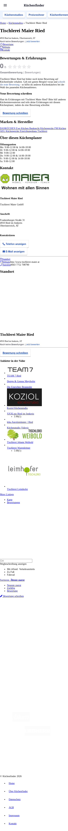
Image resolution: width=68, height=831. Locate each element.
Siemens (55, 614)
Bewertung (12, 591)
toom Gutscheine (14, 620)
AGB (11, 807)
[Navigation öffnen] (5, 5)
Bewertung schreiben (15, 113)
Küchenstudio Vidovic (18, 427)
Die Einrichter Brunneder (19, 387)
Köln (34, 614)
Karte (9, 499)
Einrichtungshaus (28, 131)
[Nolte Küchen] (55, 748)
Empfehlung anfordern (18, 608)
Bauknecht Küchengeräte (41, 128)
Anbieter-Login (17, 667)
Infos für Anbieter (16, 655)
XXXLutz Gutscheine (41, 617)
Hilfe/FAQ (12, 643)
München (39, 611)
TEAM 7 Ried (14, 375)
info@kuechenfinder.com (12, 679)
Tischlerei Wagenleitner (18, 448)
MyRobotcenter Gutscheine (48, 620)
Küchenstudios (14, 14)
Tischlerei (42, 131)
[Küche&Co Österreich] (46, 763)
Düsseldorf (17, 614)
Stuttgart (40, 614)
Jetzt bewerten (33, 41)
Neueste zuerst (14, 585)
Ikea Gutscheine (24, 617)
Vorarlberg (48, 611)
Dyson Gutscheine (58, 617)
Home (3, 23)
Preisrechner (36, 14)
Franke (48, 614)
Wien (9, 614)
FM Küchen (60, 128)
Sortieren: (12, 580)
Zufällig (11, 588)
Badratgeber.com (15, 646)
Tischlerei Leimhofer (17, 489)
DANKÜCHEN (8, 128)
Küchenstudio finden (17, 605)
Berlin (22, 611)
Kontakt (13, 823)
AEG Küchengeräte (10, 131)
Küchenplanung (14, 632)
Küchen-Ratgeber (15, 637)
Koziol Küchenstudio (17, 408)
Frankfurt (27, 614)
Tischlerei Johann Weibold (20, 442)
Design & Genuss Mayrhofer (21, 381)
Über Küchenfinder (16, 640)
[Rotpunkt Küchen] (21, 763)
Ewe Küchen (22, 128)
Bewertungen (13, 502)
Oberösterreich (60, 611)
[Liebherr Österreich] (37, 734)
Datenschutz (15, 799)
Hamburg (30, 611)
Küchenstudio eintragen (18, 664)
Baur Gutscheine (29, 620)
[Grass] (50, 720)
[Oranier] (26, 748)
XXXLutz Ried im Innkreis (20, 413)
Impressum (14, 815)
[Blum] (21, 720)
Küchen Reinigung (16, 635)
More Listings (7, 494)
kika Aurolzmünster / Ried (20, 422)
